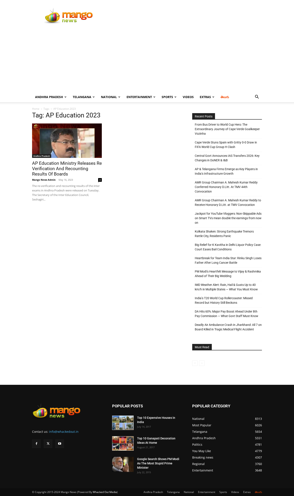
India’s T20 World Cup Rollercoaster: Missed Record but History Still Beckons (224, 300)
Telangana (82, 97)
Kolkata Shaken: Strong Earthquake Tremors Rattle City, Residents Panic (224, 234)
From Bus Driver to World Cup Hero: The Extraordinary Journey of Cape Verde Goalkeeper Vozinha (227, 129)
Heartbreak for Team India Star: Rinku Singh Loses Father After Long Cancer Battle (228, 260)
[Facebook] (36, 443)
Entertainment (139, 97)
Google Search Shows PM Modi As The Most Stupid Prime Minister (158, 463)
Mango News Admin (44, 179)
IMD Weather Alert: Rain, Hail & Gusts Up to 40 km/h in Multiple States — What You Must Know (226, 287)
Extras (205, 97)
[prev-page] (195, 363)
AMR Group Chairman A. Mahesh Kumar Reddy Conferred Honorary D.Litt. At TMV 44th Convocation (226, 187)
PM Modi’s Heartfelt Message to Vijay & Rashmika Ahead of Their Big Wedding (228, 274)
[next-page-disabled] (201, 363)
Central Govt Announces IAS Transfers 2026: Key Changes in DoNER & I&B (227, 158)
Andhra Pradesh (49, 97)
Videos (188, 97)
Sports (167, 97)
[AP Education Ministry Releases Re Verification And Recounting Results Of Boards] (67, 140)
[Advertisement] (147, 59)
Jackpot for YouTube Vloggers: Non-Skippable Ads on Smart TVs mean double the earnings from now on (228, 218)
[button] (257, 97)
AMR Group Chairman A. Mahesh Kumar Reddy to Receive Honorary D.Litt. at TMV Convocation (228, 202)
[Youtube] (59, 443)
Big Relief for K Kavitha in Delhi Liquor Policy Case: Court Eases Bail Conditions (228, 247)
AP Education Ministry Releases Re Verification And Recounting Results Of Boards (67, 169)
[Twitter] (48, 443)
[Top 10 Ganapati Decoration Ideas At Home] (123, 443)
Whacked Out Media (105, 492)
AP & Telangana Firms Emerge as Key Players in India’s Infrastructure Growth (226, 171)
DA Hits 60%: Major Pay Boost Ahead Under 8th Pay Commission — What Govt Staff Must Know (226, 314)
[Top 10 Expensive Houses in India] (123, 423)
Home (35, 109)
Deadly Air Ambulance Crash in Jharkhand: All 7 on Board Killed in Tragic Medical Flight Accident (228, 327)
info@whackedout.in (64, 432)
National (109, 97)
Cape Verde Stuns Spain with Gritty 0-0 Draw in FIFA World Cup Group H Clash (226, 145)
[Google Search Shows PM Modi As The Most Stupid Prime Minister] (123, 464)
